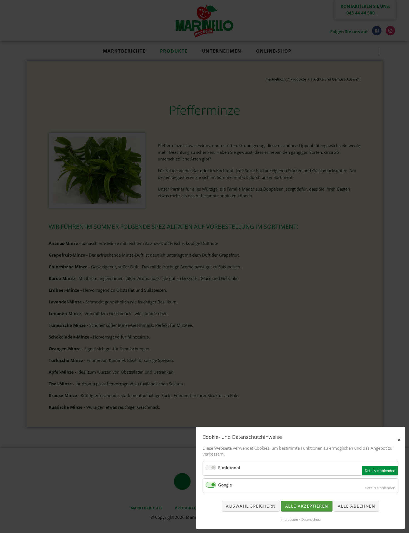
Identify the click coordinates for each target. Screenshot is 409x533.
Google (225, 485)
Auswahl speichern (251, 506)
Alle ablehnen (356, 506)
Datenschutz (311, 519)
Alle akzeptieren (306, 506)
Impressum (289, 519)
